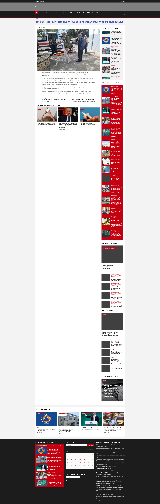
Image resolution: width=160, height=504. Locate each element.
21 (84, 462)
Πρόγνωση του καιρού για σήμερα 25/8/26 (116, 170)
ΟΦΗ (116, 248)
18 (71, 462)
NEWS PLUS (113, 36)
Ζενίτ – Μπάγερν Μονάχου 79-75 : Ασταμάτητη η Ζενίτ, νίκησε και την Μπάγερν (112, 334)
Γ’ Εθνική (72, 12)
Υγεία (116, 195)
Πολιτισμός (117, 66)
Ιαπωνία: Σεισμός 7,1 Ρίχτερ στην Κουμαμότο (110, 393)
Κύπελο (79, 12)
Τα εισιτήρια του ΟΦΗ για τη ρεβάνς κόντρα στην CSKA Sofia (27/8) (109, 500)
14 (84, 459)
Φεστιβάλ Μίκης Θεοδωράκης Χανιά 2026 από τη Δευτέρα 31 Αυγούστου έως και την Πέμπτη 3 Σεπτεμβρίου (116, 71)
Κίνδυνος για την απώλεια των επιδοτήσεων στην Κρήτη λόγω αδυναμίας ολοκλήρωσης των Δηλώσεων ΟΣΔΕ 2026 (116, 41)
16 (92, 459)
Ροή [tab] (104, 82)
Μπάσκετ (106, 12)
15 (88, 459)
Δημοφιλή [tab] (110, 82)
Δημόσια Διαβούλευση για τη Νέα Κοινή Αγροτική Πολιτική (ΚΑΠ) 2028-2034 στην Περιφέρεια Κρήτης (116, 234)
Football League (63, 12)
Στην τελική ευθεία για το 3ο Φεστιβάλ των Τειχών (116, 211)
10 (67, 459)
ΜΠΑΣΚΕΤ (104, 314)
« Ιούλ (67, 470)
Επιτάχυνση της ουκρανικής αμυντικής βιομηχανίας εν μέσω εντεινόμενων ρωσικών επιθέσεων (89, 125)
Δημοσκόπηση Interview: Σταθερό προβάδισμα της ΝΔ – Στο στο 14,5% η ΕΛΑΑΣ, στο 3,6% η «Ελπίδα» (116, 144)
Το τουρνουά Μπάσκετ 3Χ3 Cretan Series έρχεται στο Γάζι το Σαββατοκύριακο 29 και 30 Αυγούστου (116, 179)
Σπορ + (113, 12)
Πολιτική (117, 47)
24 (67, 465)
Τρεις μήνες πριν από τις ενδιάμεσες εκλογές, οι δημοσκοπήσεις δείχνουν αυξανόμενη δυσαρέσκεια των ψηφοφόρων (68, 125)
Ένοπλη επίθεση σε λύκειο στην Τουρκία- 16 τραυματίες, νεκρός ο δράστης (54, 99)
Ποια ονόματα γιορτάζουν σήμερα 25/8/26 (115, 162)
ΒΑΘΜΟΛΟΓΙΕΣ (112, 248)
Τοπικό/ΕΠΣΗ (86, 12)
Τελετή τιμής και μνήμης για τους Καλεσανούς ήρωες (115, 154)
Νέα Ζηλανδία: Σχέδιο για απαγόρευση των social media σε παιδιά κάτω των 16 (47, 125)
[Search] (124, 14)
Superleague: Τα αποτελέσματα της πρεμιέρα (115, 288)
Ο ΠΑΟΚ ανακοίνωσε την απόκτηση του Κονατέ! (116, 369)
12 (75, 459)
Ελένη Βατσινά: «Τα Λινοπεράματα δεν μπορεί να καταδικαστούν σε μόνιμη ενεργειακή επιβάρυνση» (115, 61)
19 (75, 462)
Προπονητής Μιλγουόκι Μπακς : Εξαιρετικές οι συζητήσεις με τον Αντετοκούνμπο (116, 352)
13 (80, 459)
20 (80, 462)
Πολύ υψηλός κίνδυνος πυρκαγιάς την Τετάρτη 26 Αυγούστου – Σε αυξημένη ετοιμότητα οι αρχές (116, 31)
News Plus (41, 16)
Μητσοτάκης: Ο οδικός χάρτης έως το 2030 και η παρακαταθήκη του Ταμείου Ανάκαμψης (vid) (116, 189)
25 (71, 465)
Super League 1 (43, 12)
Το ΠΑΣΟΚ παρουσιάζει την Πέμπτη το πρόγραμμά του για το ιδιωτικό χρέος (116, 51)
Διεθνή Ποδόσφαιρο (97, 12)
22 (88, 462)
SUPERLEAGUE (113, 175)
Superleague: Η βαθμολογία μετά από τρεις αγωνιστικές (116, 279)
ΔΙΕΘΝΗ (37, 18)
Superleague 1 (105, 248)
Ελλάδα (116, 36)
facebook (123, 1)
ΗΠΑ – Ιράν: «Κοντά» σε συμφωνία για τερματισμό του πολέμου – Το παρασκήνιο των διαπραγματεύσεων (83, 99)
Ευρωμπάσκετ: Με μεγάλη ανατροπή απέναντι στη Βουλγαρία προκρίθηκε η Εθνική (116, 361)
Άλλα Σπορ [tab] (118, 82)
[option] (112, 31)
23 (92, 462)
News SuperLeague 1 (107, 247)
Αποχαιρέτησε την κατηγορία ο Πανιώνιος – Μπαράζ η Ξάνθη (116, 297)
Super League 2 (53, 12)
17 (67, 462)
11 (71, 459)
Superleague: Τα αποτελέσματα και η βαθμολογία (108, 266)
